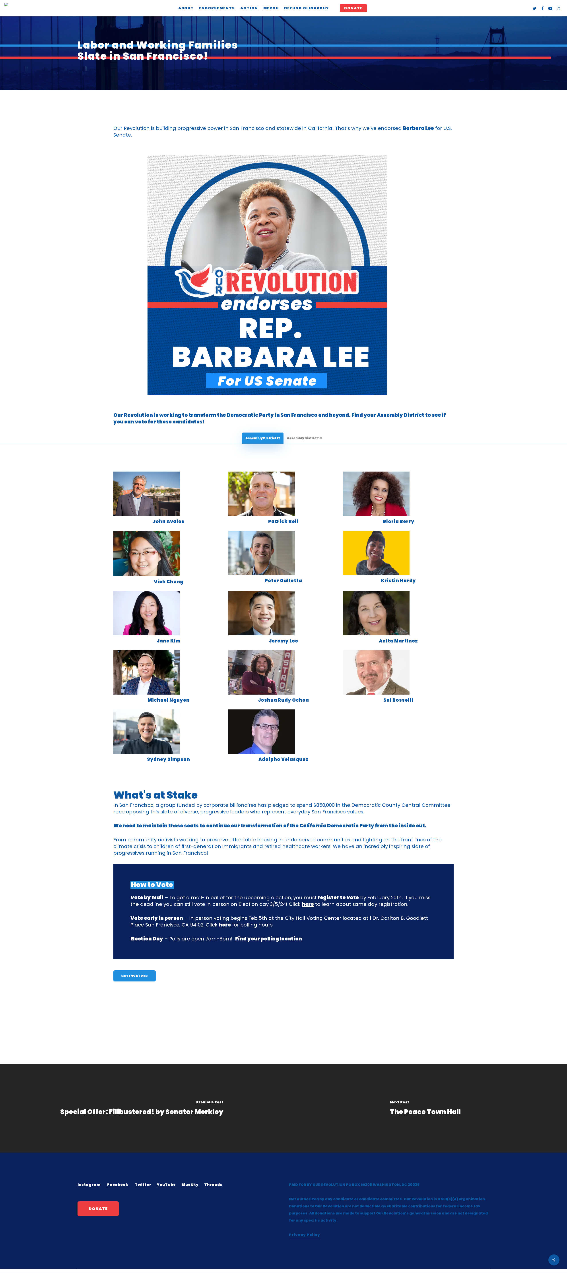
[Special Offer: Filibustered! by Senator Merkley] (142, 1108)
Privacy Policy (304, 1234)
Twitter (143, 1184)
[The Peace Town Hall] (425, 1108)
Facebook (117, 1184)
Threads (213, 1184)
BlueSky (190, 1184)
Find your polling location (268, 938)
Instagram (89, 1184)
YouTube (166, 1184)
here (308, 904)
